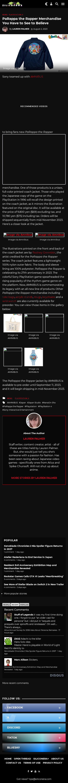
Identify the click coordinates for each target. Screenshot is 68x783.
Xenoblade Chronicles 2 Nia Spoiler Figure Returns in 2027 (30, 651)
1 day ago (18, 669)
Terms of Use (31, 762)
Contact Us (13, 762)
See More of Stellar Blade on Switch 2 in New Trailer (34, 584)
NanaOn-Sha (49, 402)
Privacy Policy (52, 762)
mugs (37, 297)
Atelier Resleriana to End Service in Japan (28, 557)
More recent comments (15, 683)
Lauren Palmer (20, 29)
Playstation (31, 406)
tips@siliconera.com (40, 779)
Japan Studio (34, 402)
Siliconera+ (41, 758)
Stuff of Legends (23, 614)
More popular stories (15, 593)
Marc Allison (21, 659)
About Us (57, 758)
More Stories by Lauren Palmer (34, 477)
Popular (24, 605)
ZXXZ (17, 638)
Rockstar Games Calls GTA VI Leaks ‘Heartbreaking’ (34, 576)
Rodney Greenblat (44, 252)
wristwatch (9, 301)
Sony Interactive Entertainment (19, 410)
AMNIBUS (37, 76)
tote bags (8, 297)
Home (8, 758)
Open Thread (22, 758)
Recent (15, 605)
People (6, 605)
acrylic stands (24, 297)
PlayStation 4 (16, 14)
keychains (48, 297)
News (5, 14)
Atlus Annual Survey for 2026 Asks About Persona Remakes (30, 630)
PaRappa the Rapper (13, 406)
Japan (23, 402)
